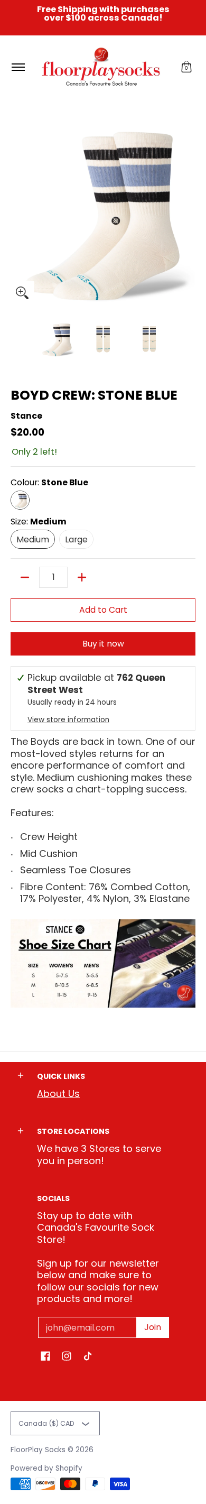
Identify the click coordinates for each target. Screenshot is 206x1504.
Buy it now (103, 644)
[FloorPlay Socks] (101, 67)
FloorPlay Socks (38, 1450)
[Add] (82, 577)
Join (152, 1327)
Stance (26, 416)
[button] (186, 66)
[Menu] (18, 66)
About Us (58, 1093)
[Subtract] (25, 577)
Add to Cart (103, 610)
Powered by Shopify (46, 1468)
